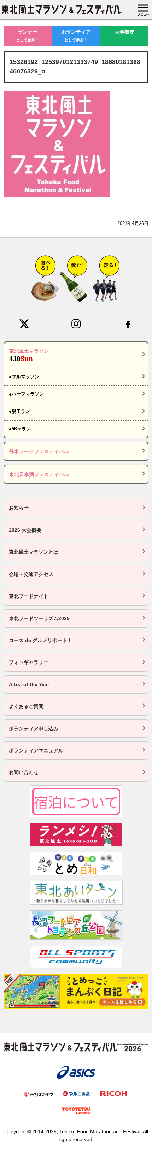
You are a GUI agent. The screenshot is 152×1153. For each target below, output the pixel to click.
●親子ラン (19, 411)
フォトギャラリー (28, 662)
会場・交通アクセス (31, 574)
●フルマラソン (24, 376)
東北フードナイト (28, 596)
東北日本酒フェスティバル (39, 474)
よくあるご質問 (26, 706)
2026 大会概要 (25, 530)
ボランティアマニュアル (36, 750)
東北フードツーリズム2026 (39, 618)
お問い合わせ (24, 772)
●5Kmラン (20, 429)
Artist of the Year (29, 684)
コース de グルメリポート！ (40, 640)
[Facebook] (128, 324)
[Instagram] (76, 324)
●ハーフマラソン (26, 394)
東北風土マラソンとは (33, 552)
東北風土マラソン (29, 355)
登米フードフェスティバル (39, 451)
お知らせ (19, 508)
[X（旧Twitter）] (24, 324)
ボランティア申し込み (33, 728)
